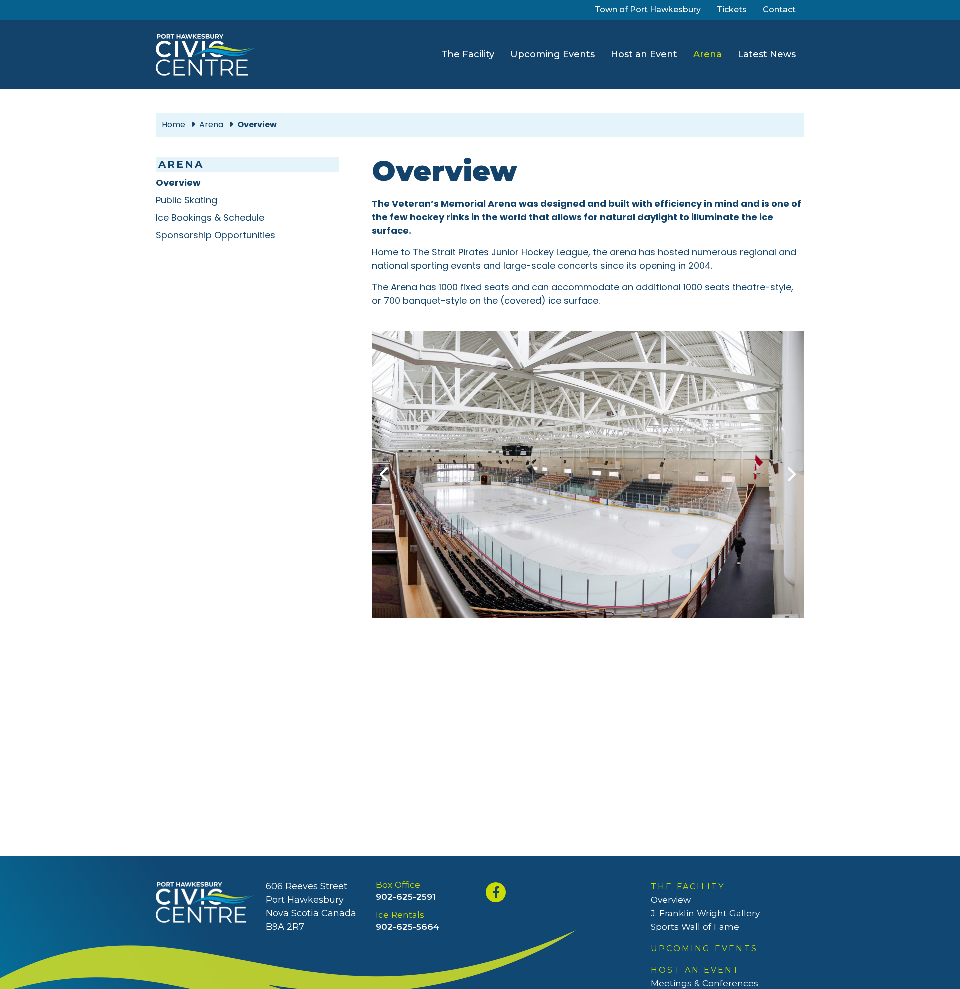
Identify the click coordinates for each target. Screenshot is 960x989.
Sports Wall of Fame (695, 926)
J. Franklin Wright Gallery (705, 913)
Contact (779, 9)
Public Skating (187, 200)
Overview (178, 182)
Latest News (767, 54)
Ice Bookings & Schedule (210, 217)
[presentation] (385, 474)
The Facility (468, 54)
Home (174, 124)
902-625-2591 (406, 896)
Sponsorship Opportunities (216, 235)
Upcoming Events (552, 54)
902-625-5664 (408, 926)
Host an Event (644, 54)
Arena (710, 54)
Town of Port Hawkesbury (650, 9)
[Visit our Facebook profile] (497, 892)
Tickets (734, 9)
